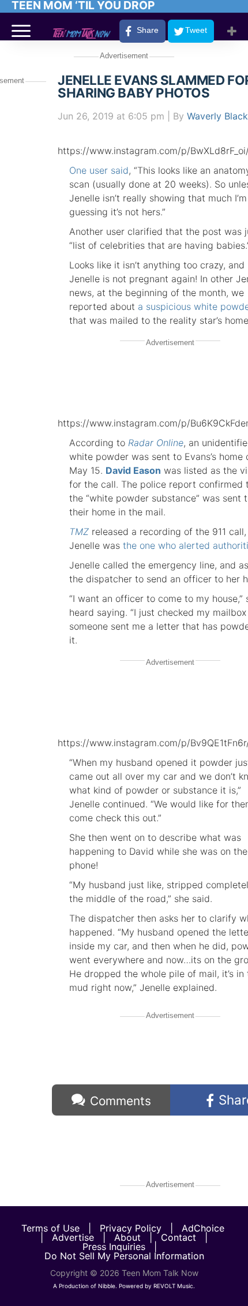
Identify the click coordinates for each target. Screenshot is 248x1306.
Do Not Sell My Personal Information (124, 1256)
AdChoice (203, 1228)
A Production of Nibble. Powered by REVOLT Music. (124, 1286)
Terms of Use (50, 1228)
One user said (99, 170)
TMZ (79, 531)
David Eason (133, 470)
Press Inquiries (113, 1246)
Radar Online (155, 442)
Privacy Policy (130, 1228)
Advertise (73, 1237)
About (127, 1237)
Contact (178, 1237)
